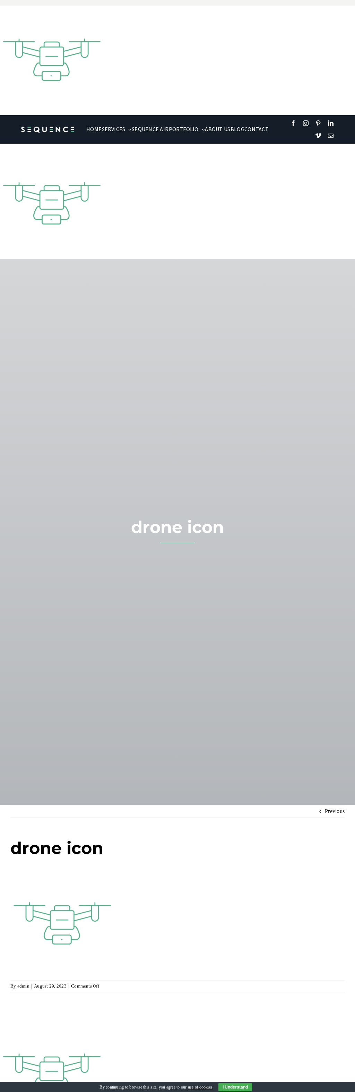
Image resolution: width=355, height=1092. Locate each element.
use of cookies (200, 1087)
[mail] (331, 135)
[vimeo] (318, 135)
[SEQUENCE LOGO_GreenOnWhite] (47, 129)
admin (23, 986)
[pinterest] (318, 123)
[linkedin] (331, 123)
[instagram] (306, 123)
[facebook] (293, 123)
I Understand (235, 1087)
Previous (335, 811)
